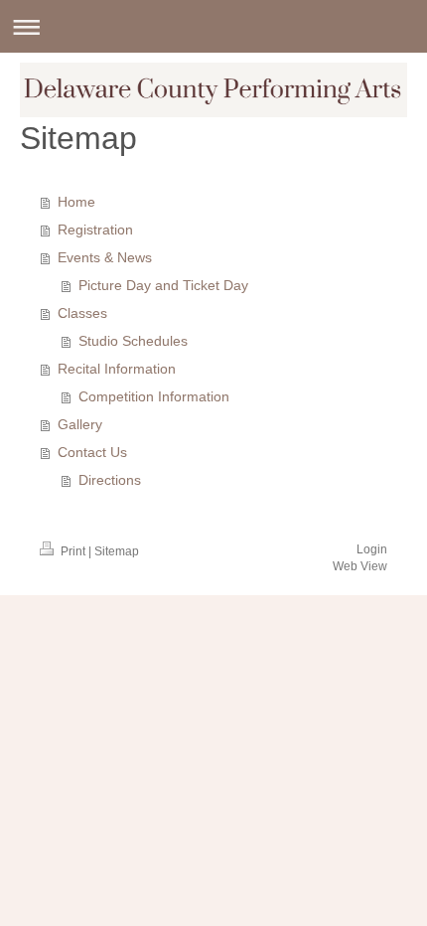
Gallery (80, 424)
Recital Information (117, 369)
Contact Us (92, 452)
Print (73, 551)
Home (76, 202)
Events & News (105, 257)
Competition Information (153, 396)
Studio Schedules (133, 341)
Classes (82, 313)
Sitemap (116, 551)
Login (371, 549)
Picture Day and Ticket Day (163, 285)
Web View (360, 566)
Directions (109, 480)
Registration (95, 229)
